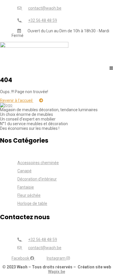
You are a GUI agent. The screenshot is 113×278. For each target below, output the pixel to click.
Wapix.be (56, 271)
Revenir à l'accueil (16, 100)
